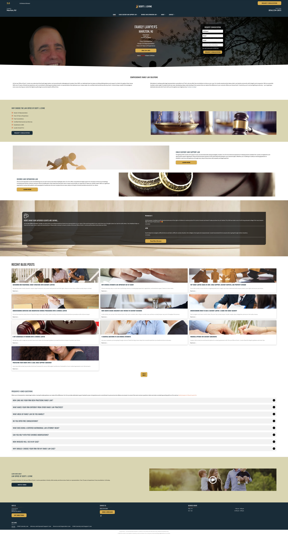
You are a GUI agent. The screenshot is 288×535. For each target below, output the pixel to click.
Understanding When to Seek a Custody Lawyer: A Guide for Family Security (213, 311)
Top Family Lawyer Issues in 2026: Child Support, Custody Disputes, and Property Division (218, 285)
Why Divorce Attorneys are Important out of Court (117, 285)
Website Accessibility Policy (163, 531)
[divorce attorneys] (144, 275)
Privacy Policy (122, 531)
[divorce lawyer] (55, 301)
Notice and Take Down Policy (151, 531)
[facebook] (101, 516)
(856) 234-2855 (275, 10)
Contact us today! (191, 87)
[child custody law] (232, 327)
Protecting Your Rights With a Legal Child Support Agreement (32, 363)
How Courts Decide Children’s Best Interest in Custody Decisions (121, 311)
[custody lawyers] (232, 301)
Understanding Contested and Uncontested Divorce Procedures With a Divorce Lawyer (40, 311)
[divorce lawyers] (55, 327)
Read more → (16, 291)
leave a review (66, 225)
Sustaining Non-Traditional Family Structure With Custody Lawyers (34, 285)
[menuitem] (114, 14)
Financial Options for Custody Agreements (203, 337)
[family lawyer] (232, 275)
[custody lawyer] (55, 275)
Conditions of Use (141, 531)
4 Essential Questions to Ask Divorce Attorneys (116, 337)
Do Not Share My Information (132, 531)
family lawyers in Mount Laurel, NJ (187, 395)
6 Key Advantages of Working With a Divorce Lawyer (29, 337)
